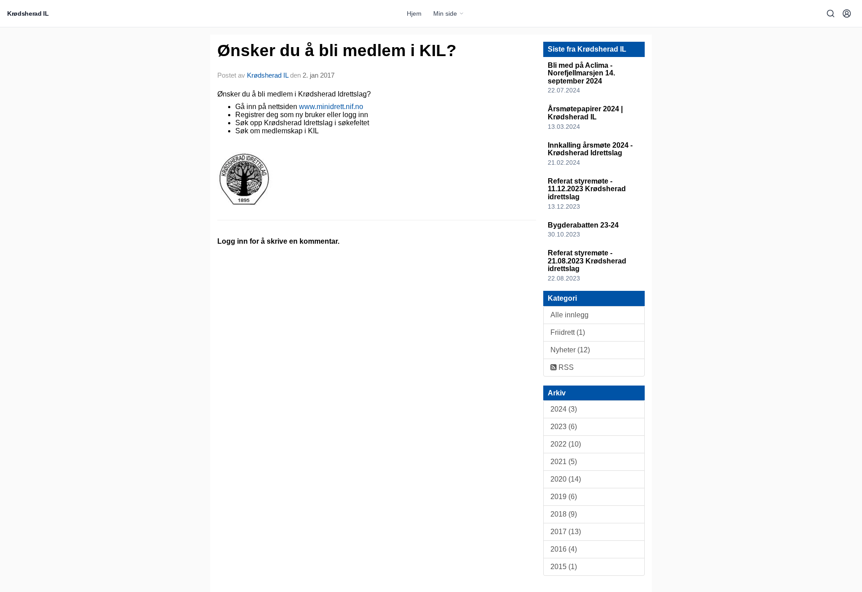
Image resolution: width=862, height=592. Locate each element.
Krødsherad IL (267, 75)
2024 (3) (563, 409)
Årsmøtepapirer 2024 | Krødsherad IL (585, 113)
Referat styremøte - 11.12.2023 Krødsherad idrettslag (587, 189)
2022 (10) (565, 444)
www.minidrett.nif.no (331, 106)
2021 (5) (563, 461)
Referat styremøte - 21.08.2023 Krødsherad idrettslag (587, 260)
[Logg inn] (847, 13)
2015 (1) (563, 566)
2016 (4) (563, 549)
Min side (445, 13)
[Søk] (830, 13)
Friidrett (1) (567, 332)
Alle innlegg (569, 315)
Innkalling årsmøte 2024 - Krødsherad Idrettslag (590, 149)
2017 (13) (565, 531)
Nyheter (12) (570, 350)
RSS (565, 367)
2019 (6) (563, 496)
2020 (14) (565, 479)
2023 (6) (563, 426)
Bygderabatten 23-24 (583, 225)
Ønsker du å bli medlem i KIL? (337, 50)
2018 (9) (563, 514)
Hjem (414, 13)
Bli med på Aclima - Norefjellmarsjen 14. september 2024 (581, 73)
